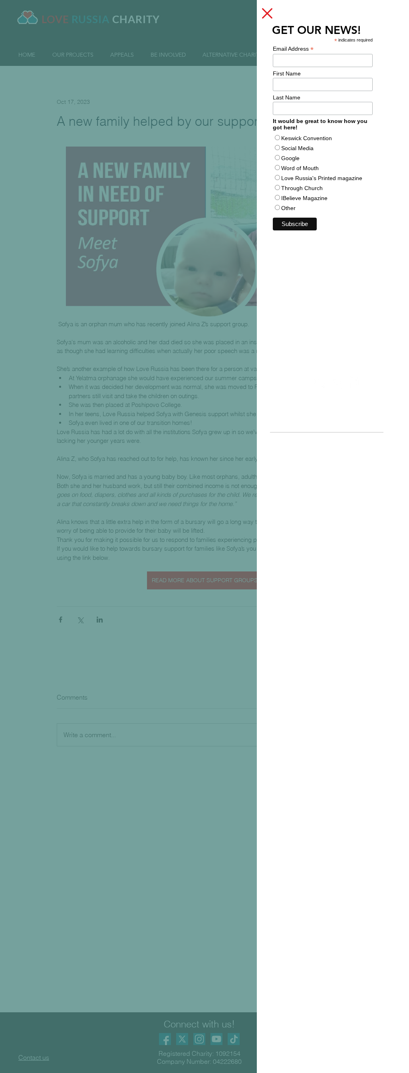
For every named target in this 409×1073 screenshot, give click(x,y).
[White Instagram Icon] (337, 382)
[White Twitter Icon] (319, 382)
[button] (267, 13)
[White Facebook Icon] (354, 382)
